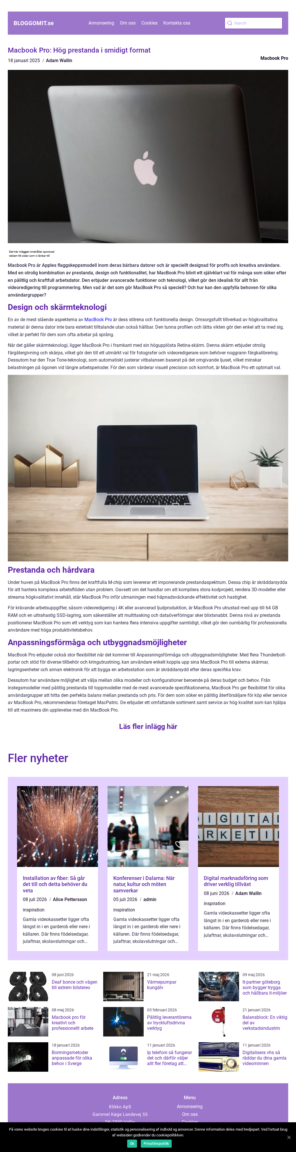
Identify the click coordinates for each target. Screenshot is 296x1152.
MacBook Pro (98, 319)
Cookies (149, 23)
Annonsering (101, 23)
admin (149, 899)
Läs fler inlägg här (148, 726)
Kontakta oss (176, 23)
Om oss (128, 23)
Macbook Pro (274, 58)
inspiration (34, 910)
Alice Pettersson (70, 899)
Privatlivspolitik (156, 1144)
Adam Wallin (59, 60)
